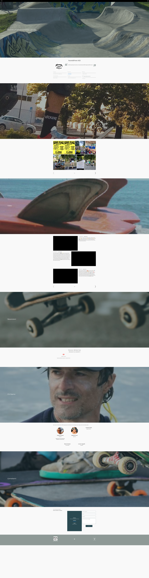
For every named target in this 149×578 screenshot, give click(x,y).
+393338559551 (74, 521)
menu (2, 0)
